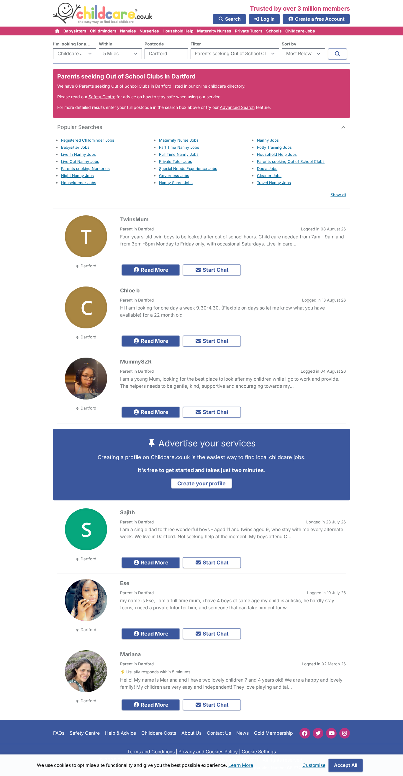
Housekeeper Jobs (78, 182)
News (242, 733)
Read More (154, 270)
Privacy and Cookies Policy (208, 751)
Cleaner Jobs (269, 175)
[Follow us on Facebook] (304, 733)
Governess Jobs (174, 175)
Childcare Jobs (300, 31)
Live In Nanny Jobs (78, 154)
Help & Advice (120, 733)
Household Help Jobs (277, 154)
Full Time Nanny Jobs (179, 154)
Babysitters (74, 31)
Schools (274, 31)
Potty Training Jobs (274, 147)
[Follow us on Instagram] (344, 733)
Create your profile (201, 483)
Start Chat (215, 270)
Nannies (128, 31)
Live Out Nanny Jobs (80, 161)
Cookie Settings (259, 751)
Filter (196, 43)
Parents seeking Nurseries (85, 168)
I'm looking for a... (72, 43)
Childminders (103, 31)
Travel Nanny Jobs (274, 182)
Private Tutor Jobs (175, 161)
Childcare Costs (158, 733)
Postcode (154, 43)
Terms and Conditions (151, 751)
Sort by (289, 43)
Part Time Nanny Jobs (179, 147)
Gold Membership (273, 733)
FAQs (58, 733)
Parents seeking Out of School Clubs (291, 161)
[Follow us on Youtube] (331, 733)
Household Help (178, 31)
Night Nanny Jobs (77, 175)
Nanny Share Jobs (176, 182)
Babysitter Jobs (75, 147)
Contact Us (219, 733)
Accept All (345, 765)
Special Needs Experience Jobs (188, 168)
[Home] (57, 31)
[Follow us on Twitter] (318, 733)
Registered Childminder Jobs (87, 140)
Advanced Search (237, 107)
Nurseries (149, 31)
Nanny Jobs (268, 140)
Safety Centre (102, 96)
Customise (313, 765)
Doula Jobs (267, 168)
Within (105, 43)
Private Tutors (249, 31)
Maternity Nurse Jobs (179, 140)
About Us (191, 733)
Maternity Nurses (214, 31)
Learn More (240, 765)
